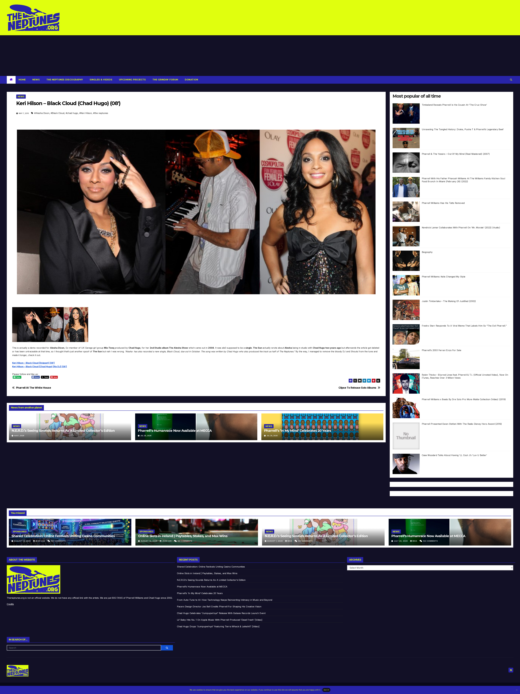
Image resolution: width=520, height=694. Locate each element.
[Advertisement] (260, 56)
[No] (516, 690)
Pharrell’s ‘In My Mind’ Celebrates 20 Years (297, 431)
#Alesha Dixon (41, 113)
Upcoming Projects (132, 79)
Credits (10, 604)
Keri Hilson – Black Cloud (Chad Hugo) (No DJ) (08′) (39, 366)
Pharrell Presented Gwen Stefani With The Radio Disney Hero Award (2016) (462, 424)
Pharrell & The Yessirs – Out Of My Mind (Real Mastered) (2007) (456, 154)
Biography (427, 252)
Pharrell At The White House (33, 387)
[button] (511, 79)
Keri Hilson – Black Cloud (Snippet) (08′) (33, 363)
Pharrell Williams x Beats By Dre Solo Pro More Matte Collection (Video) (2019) (464, 399)
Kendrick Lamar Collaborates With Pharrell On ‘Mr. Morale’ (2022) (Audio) (461, 227)
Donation (191, 79)
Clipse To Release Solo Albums (357, 387)
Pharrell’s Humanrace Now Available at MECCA (175, 431)
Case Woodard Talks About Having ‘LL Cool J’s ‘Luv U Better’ (454, 455)
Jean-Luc (40, 541)
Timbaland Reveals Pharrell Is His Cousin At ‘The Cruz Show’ (454, 104)
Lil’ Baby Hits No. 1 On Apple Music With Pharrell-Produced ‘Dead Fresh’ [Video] (219, 619)
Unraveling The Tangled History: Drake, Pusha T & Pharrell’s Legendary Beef (463, 129)
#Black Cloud (57, 113)
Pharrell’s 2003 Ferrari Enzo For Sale (441, 350)
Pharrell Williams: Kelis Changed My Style (443, 276)
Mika (290, 541)
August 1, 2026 (275, 541)
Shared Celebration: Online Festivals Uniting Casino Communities (63, 536)
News (36, 79)
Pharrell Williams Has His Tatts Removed (443, 203)
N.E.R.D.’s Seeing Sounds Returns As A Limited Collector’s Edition (63, 431)
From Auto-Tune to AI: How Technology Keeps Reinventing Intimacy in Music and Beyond (224, 600)
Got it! (326, 690)
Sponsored (20, 531)
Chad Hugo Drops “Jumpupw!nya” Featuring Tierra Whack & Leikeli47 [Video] (218, 626)
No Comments (58, 541)
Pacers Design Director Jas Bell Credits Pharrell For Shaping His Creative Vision (219, 606)
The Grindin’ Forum (165, 79)
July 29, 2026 (401, 541)
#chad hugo (72, 113)
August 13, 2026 (22, 541)
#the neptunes (100, 113)
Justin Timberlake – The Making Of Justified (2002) (449, 301)
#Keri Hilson (85, 113)
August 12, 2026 (149, 541)
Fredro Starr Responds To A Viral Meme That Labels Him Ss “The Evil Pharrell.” (464, 325)
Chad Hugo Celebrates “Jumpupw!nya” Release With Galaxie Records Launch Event (221, 613)
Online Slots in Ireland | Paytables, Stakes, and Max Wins (182, 536)
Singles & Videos (100, 79)
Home (22, 79)
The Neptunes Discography (64, 79)
